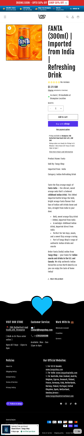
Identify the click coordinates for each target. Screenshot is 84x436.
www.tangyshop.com (54, 369)
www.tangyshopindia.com (66, 373)
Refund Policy (11, 377)
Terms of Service (12, 382)
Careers (58, 338)
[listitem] (58, 9)
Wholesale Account (62, 328)
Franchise (59, 333)
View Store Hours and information (61, 152)
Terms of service (47, 433)
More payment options (63, 129)
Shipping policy (59, 433)
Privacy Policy (11, 387)
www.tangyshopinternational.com (60, 396)
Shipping (50, 90)
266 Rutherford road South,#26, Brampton (17, 328)
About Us (9, 366)
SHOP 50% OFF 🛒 (58, 2)
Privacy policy (35, 433)
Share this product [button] (56, 279)
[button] (5, 17)
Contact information (72, 433)
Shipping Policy (11, 371)
